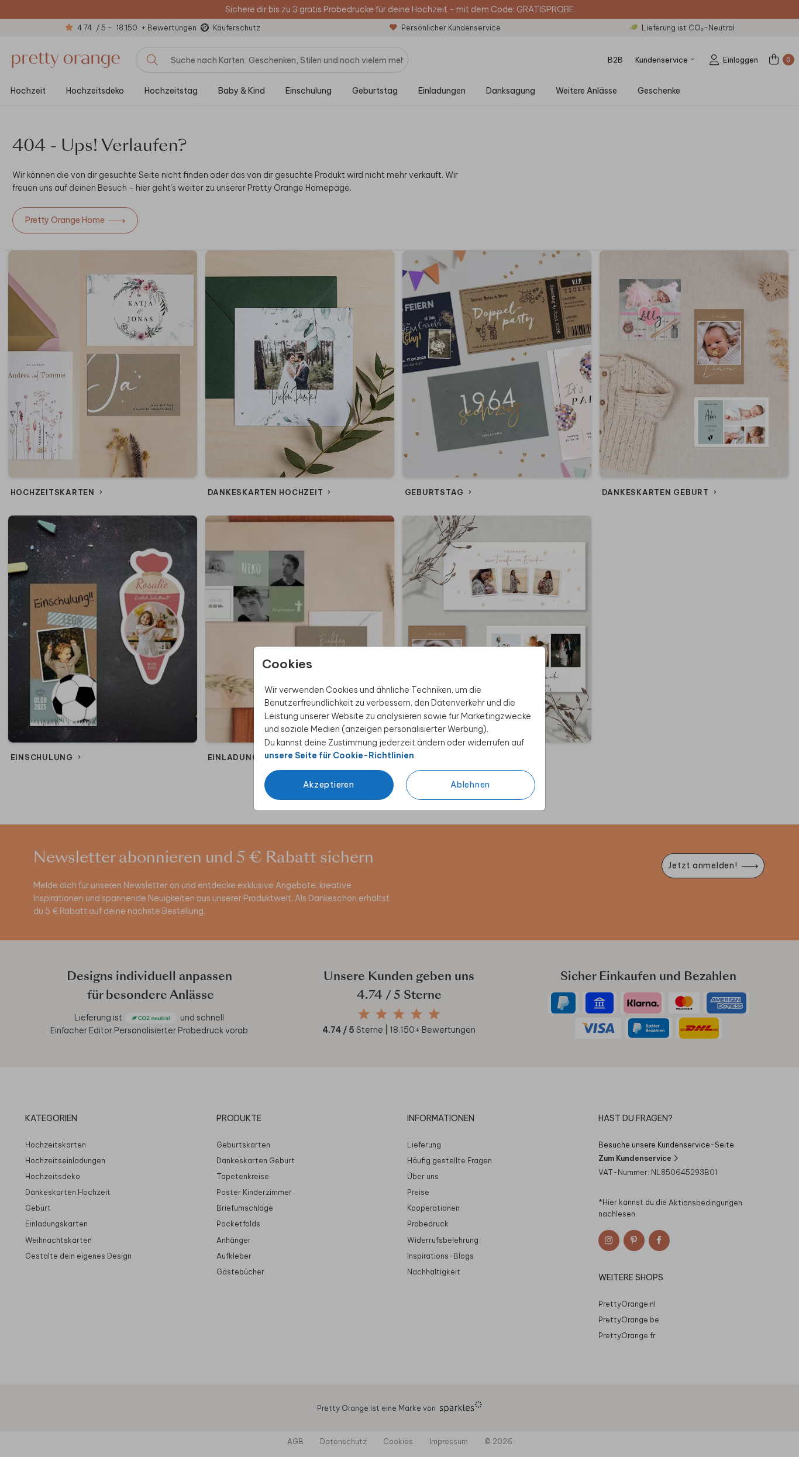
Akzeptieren (328, 784)
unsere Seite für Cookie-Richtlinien (339, 755)
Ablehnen (470, 784)
